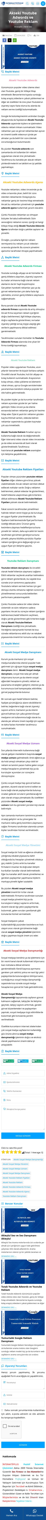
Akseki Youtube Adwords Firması (17, 1187)
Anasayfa (18, 26)
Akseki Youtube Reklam (12, 1182)
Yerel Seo (28, 26)
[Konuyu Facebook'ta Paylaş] (4, 40)
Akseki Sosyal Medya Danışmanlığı (28, 1159)
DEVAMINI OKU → (9, 1256)
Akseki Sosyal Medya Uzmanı (15, 1168)
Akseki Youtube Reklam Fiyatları (16, 1178)
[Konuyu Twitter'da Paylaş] (10, 40)
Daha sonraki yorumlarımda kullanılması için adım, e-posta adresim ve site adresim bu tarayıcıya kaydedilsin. (23, 1414)
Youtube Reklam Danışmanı (14, 1196)
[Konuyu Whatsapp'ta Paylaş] (15, 40)
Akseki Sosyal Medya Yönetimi (15, 1164)
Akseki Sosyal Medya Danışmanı (16, 1173)
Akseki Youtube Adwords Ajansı (16, 1191)
